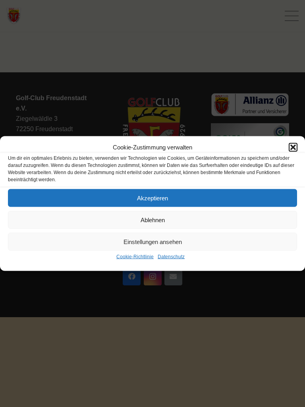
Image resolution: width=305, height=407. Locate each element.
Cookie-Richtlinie (135, 257)
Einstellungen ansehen (153, 241)
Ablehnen (153, 219)
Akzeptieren (152, 197)
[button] (293, 147)
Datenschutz (171, 257)
